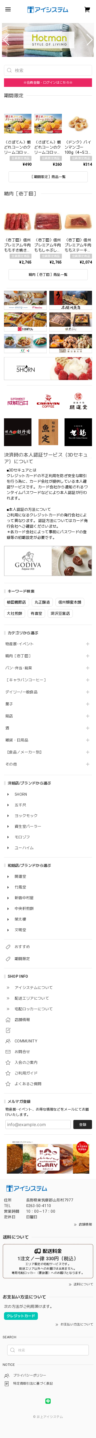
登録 (82, 1125)
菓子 (9, 704)
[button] (6, 40)
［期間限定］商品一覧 (48, 177)
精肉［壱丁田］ (18, 656)
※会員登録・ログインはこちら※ (48, 82)
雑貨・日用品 (16, 740)
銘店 (9, 716)
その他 (11, 764)
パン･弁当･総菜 (18, 668)
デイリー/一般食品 (21, 692)
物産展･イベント (19, 644)
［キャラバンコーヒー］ (26, 680)
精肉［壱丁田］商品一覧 (48, 275)
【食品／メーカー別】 (24, 752)
